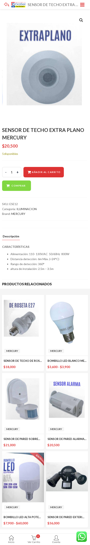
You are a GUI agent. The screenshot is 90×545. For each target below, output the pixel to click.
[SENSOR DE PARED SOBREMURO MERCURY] (23, 375)
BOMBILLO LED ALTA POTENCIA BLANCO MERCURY (38, 517)
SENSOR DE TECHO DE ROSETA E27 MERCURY (34, 360)
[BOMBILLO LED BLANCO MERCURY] (67, 297)
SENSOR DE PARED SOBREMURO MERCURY (32, 439)
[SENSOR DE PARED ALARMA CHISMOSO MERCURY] (67, 375)
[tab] (11, 237)
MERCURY (18, 213)
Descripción (11, 236)
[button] (81, 20)
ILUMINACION (27, 209)
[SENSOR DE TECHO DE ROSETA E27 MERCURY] (23, 297)
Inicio (11, 542)
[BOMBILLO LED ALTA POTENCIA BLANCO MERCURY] (23, 453)
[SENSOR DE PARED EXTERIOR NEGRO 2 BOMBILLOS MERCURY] (67, 453)
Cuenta (56, 542)
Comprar (19, 185)
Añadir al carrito (46, 172)
